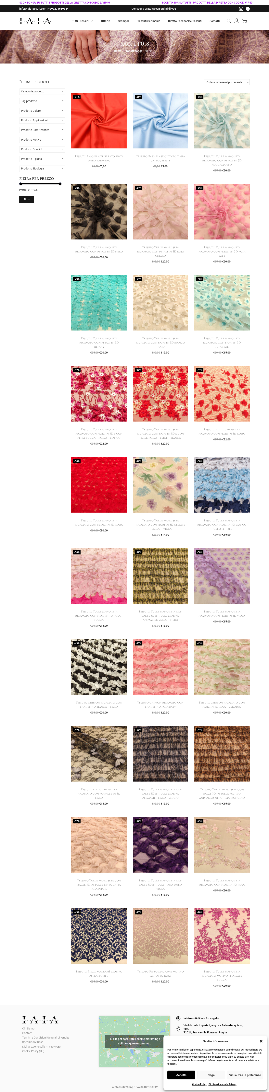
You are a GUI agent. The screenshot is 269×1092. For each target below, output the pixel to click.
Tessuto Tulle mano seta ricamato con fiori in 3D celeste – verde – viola (160, 525)
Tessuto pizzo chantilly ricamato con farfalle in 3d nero (99, 794)
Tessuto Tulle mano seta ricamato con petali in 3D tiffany (99, 343)
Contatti (27, 1033)
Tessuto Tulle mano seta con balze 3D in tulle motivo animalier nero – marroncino (222, 794)
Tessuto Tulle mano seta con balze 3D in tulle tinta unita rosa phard (99, 885)
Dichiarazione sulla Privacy (223, 1084)
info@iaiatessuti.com (32, 8)
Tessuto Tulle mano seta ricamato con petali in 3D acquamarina (221, 161)
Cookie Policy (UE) (33, 1051)
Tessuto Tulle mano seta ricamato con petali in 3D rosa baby (222, 252)
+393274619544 (58, 8)
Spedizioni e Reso (32, 1042)
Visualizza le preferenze (245, 1075)
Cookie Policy (199, 1084)
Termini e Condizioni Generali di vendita (46, 1037)
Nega (211, 1075)
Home (118, 50)
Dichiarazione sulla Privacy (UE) (41, 1046)
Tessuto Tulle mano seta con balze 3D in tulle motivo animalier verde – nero (160, 616)
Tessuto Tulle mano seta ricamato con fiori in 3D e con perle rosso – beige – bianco (160, 434)
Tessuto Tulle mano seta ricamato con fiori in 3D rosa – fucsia (99, 616)
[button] (261, 1041)
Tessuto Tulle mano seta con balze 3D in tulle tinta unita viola (160, 885)
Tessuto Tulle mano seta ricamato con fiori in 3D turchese (222, 343)
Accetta (181, 1075)
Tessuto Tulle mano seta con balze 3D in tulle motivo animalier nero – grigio (160, 794)
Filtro (26, 199)
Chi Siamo (28, 1028)
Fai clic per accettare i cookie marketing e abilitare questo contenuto (134, 1041)
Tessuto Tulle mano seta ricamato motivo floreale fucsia (222, 976)
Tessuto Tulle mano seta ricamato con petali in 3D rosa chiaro (160, 252)
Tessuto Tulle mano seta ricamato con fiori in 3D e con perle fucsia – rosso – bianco (98, 434)
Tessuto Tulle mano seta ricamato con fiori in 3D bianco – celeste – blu (221, 525)
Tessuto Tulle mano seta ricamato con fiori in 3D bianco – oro (160, 343)
